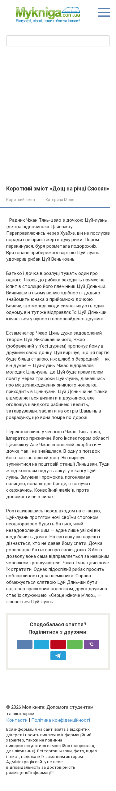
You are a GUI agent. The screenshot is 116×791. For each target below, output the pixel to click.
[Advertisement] (58, 124)
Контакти (17, 720)
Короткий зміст (20, 199)
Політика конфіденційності (60, 720)
